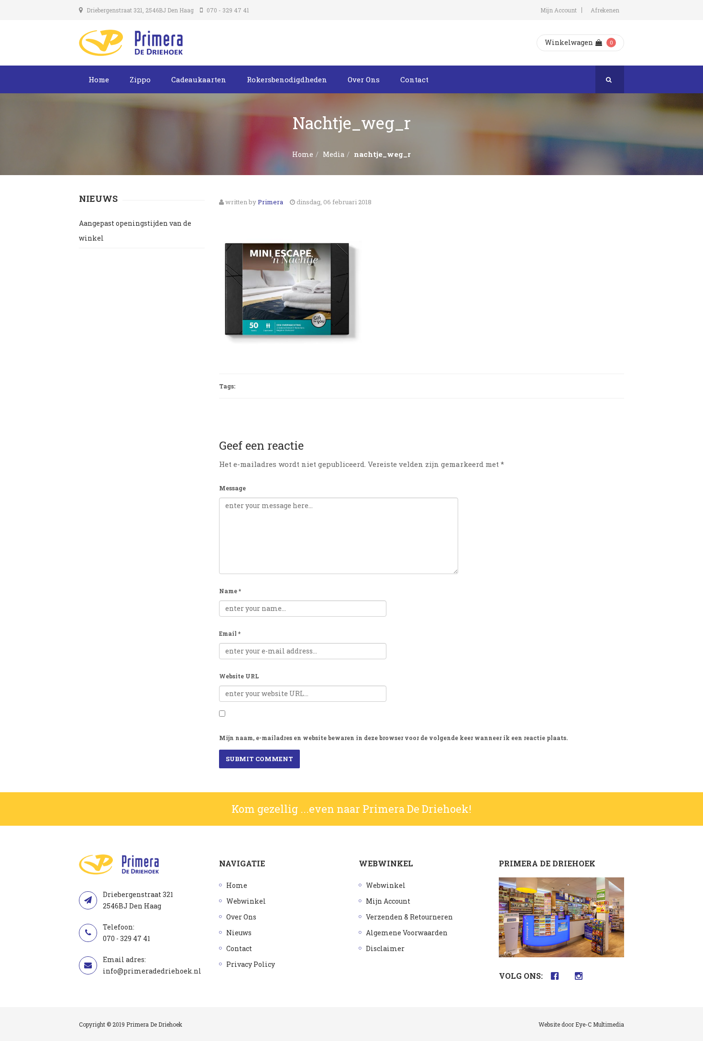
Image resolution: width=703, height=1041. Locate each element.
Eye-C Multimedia (599, 1024)
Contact (414, 79)
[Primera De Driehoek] (131, 43)
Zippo (140, 79)
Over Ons (364, 79)
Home (98, 79)
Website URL (239, 676)
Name (230, 591)
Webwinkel (246, 901)
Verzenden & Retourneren (409, 916)
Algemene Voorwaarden (407, 932)
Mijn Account (558, 10)
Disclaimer (385, 948)
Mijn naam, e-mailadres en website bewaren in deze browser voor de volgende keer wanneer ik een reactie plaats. (393, 738)
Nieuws (239, 932)
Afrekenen (605, 10)
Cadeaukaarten (198, 79)
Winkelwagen (569, 42)
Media (333, 154)
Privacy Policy (250, 964)
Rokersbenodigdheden (287, 79)
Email (230, 633)
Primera (270, 202)
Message (232, 488)
